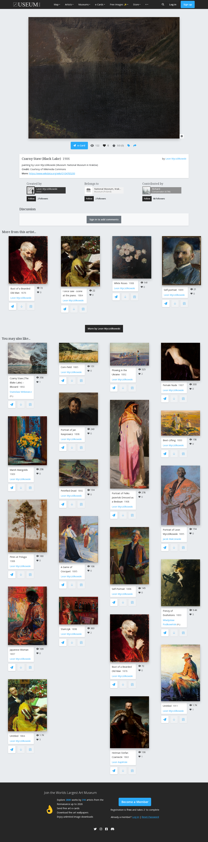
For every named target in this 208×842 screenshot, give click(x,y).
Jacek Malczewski (172, 539)
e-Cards (99, 4)
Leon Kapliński (119, 762)
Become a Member (134, 802)
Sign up (187, 4)
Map (56, 4)
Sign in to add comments (103, 219)
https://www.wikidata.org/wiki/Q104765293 (52, 173)
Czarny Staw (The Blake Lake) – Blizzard (19, 382)
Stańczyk (65, 629)
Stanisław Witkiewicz (21, 391)
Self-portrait (170, 289)
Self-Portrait (118, 588)
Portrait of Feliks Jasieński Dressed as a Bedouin (123, 497)
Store (136, 4)
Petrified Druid (68, 490)
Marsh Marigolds (19, 469)
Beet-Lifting (169, 440)
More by (104, 328)
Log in (172, 4)
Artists (68, 4)
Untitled (14, 735)
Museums (83, 4)
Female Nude (170, 385)
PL (11, 396)
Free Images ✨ (118, 4)
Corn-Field (66, 367)
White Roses (120, 283)
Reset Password (150, 816)
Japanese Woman (19, 649)
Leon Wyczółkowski (175, 158)
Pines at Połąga (18, 556)
